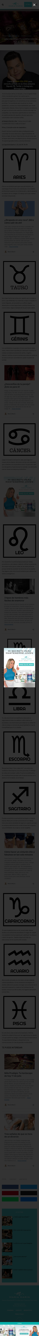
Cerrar (19, 1323)
